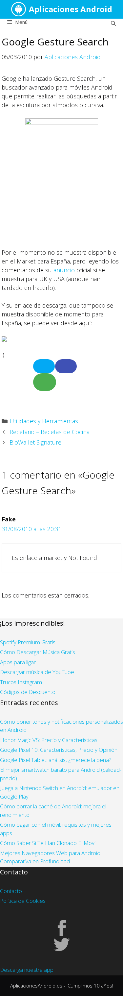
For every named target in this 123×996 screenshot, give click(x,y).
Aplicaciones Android (70, 9)
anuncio (64, 270)
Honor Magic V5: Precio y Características (48, 740)
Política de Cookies (23, 900)
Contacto (11, 891)
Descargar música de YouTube (37, 672)
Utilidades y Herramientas (44, 421)
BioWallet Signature (35, 442)
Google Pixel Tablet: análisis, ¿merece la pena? (56, 760)
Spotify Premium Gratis (27, 642)
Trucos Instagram (21, 682)
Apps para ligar (18, 662)
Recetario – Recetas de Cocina (50, 432)
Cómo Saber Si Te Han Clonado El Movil (48, 843)
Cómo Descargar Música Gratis (37, 652)
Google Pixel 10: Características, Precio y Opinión (58, 749)
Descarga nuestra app (26, 969)
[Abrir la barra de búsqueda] (113, 23)
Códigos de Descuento (27, 692)
